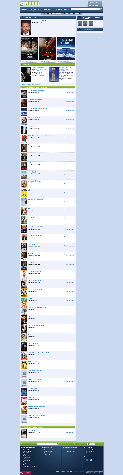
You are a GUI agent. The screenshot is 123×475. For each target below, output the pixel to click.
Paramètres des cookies (80, 471)
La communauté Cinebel (91, 449)
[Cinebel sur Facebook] (87, 459)
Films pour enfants (48, 452)
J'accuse (31, 154)
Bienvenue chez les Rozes (37, 407)
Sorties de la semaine (49, 449)
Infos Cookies (70, 471)
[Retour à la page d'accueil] (30, 3)
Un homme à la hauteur (36, 199)
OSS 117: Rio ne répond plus (37, 307)
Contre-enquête (33, 343)
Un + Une (31, 208)
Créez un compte (94, 5)
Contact (57, 471)
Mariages (31, 398)
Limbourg (25, 463)
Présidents (31, 145)
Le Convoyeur (32, 389)
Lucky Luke (31, 298)
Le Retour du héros (34, 181)
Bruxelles (25, 454)
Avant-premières (48, 451)
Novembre (31, 127)
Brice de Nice (32, 361)
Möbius (30, 253)
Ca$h (29, 316)
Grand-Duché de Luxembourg (30, 466)
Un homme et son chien (36, 325)
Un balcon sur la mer (35, 280)
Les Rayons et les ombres (36, 91)
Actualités (38, 9)
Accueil (24, 9)
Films (31, 9)
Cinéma (43, 13)
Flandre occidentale (27, 455)
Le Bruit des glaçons (34, 271)
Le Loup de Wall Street (35, 226)
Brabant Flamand (27, 451)
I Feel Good (32, 172)
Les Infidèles (32, 244)
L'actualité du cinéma (70, 451)
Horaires (48, 9)
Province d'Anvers (27, 449)
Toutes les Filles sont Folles (37, 416)
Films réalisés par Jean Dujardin (33, 427)
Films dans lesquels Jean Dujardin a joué (36, 87)
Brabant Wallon (26, 452)
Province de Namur (27, 464)
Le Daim (30, 163)
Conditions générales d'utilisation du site (95, 471)
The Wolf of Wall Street (39, 228)
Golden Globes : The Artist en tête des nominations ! (65, 69)
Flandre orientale (27, 457)
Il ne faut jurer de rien (35, 370)
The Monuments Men (35, 235)
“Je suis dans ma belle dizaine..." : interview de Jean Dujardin (39, 69)
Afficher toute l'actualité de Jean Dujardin (31, 84)
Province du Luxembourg (29, 461)
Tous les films (47, 454)
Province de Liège (27, 460)
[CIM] (25, 471)
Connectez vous (94, 2)
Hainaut (25, 458)
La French (31, 217)
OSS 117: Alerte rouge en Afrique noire (41, 136)
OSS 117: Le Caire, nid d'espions (39, 352)
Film (64, 13)
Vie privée (63, 471)
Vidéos (66, 9)
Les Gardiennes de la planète (37, 109)
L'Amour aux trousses (35, 380)
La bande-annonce (70, 92)
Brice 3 (30, 190)
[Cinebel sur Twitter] (91, 459)
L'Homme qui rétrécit (35, 100)
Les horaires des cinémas (71, 449)
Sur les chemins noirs (35, 118)
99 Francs (31, 334)
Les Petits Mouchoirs (35, 289)
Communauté (58, 9)
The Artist (31, 262)
